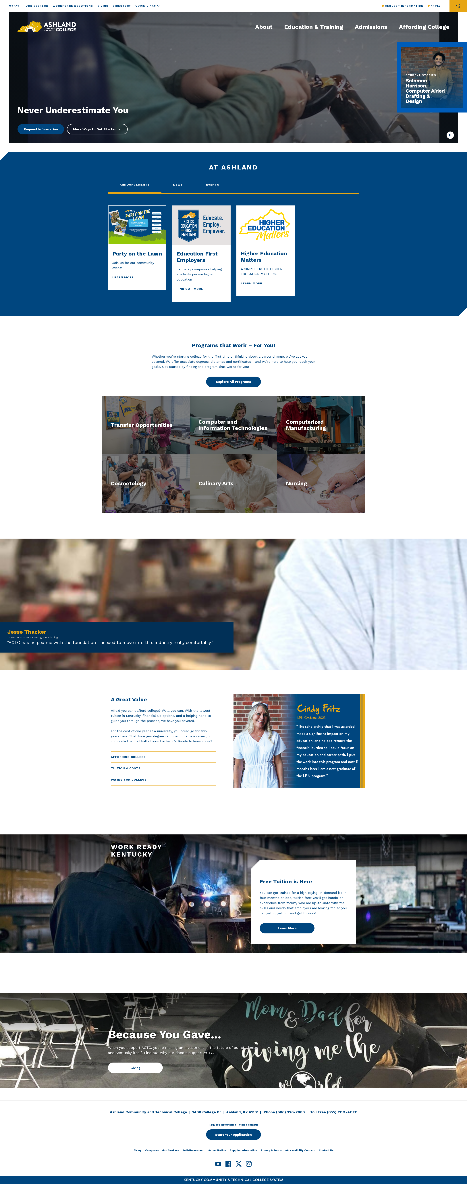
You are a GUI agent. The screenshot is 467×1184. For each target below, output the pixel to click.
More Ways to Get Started (94, 129)
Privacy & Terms (271, 1150)
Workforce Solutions (73, 5)
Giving (102, 5)
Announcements (135, 184)
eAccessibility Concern (300, 1150)
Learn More (287, 928)
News (178, 184)
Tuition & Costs (126, 768)
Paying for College (128, 779)
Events (212, 184)
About (264, 26)
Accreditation (217, 1150)
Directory (122, 5)
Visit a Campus (248, 1124)
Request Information (404, 5)
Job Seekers (37, 5)
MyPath (15, 5)
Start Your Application (233, 1135)
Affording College (424, 26)
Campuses (152, 1150)
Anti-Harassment (193, 1150)
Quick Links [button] (145, 5)
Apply (436, 5)
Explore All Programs (233, 382)
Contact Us (326, 1150)
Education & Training (313, 26)
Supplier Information (243, 1150)
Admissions (371, 26)
